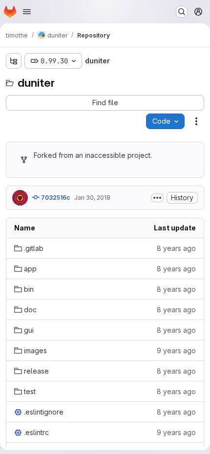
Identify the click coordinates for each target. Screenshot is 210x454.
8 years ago (176, 248)
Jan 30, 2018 (92, 197)
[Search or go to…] (182, 12)
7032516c (55, 197)
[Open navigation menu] (27, 11)
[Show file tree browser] (13, 61)
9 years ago (176, 350)
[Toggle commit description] (157, 197)
